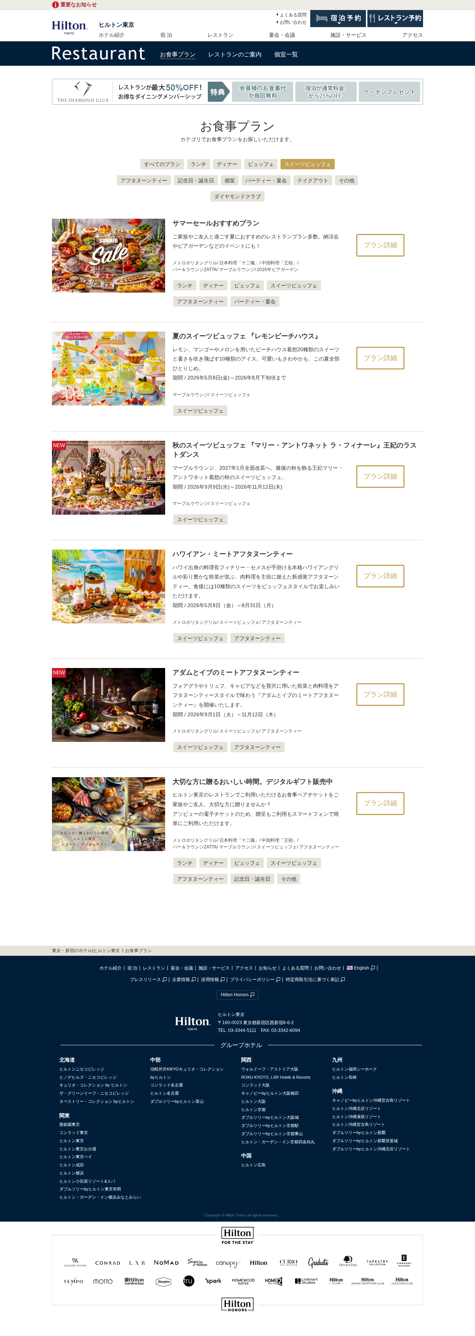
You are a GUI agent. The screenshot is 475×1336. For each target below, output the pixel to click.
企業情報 (181, 979)
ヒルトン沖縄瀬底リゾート (356, 1116)
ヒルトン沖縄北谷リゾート (356, 1108)
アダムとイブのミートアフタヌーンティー (236, 672)
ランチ (198, 164)
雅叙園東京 (69, 1124)
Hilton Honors (235, 994)
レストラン (220, 35)
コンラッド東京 (73, 1132)
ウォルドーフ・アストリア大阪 (269, 1069)
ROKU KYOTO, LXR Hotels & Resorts (276, 1077)
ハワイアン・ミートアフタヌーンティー (233, 554)
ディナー (227, 164)
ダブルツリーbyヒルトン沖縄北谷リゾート (371, 1149)
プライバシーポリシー (252, 979)
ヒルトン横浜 (71, 1173)
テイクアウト (312, 180)
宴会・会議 (282, 35)
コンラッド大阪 (255, 1085)
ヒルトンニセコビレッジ (81, 1069)
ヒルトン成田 (71, 1165)
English (361, 968)
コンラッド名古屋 (166, 1085)
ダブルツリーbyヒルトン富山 (177, 1101)
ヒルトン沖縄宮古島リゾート (358, 1124)
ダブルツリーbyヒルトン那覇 (359, 1132)
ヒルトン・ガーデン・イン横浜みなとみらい (100, 1197)
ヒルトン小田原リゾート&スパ (87, 1181)
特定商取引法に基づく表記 (312, 979)
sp (237, 1329)
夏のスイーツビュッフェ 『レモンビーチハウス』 (247, 336)
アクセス (412, 35)
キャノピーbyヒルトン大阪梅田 (270, 1093)
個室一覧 (286, 54)
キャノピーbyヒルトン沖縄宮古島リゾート (371, 1100)
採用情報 (210, 979)
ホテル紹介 (112, 35)
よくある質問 (293, 15)
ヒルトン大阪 (253, 1101)
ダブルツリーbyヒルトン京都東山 (272, 1133)
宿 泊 (166, 35)
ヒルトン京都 (253, 1109)
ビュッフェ (261, 164)
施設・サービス (348, 35)
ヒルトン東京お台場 (77, 1149)
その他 (346, 180)
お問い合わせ (293, 22)
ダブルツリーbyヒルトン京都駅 (270, 1125)
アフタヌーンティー (144, 180)
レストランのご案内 (235, 54)
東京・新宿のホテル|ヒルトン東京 (86, 950)
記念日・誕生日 (196, 180)
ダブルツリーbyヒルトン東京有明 (90, 1189)
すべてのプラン (162, 164)
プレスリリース (145, 979)
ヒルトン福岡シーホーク (354, 1069)
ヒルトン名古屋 (164, 1093)
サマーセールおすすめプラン (216, 223)
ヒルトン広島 (253, 1165)
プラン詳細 (380, 245)
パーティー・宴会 (266, 180)
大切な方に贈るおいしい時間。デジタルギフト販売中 (253, 781)
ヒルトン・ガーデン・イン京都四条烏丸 (278, 1142)
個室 (230, 180)
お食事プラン (178, 54)
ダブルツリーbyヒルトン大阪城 (270, 1117)
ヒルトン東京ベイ (75, 1156)
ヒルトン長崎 (344, 1077)
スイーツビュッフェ (307, 164)
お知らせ (267, 968)
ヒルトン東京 (116, 25)
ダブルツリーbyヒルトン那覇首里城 (365, 1140)
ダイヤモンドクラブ (237, 196)
